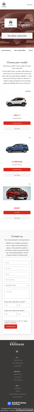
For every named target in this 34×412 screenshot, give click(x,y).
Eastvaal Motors (26, 408)
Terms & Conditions (18, 397)
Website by (21, 410)
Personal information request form (17, 394)
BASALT (17, 208)
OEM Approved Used (18, 363)
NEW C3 (17, 115)
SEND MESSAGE (10, 326)
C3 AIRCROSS (17, 161)
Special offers (18, 366)
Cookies (18, 391)
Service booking (18, 380)
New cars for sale (18, 360)
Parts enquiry (18, 377)
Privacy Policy (13, 322)
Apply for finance (18, 374)
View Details (17, 212)
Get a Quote (17, 128)
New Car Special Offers (19, 50)
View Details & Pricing (17, 123)
